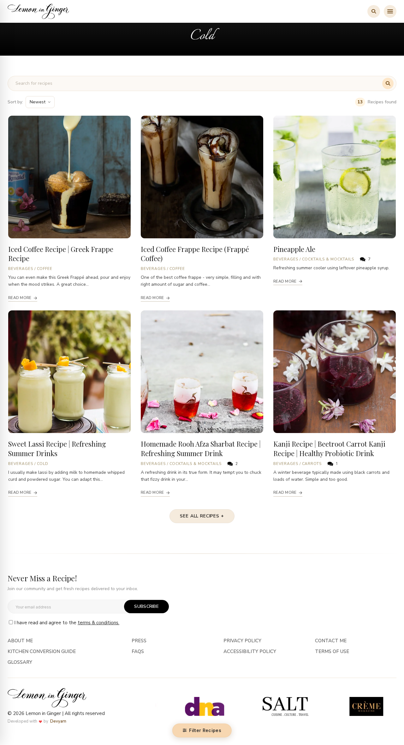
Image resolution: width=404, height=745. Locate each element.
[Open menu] (390, 11)
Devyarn (58, 721)
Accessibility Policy (249, 651)
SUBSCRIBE (146, 606)
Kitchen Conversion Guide (42, 651)
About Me (20, 641)
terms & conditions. (98, 623)
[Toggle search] (373, 11)
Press (139, 641)
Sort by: (15, 102)
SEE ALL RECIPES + (202, 516)
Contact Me (331, 641)
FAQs (138, 651)
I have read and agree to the (66, 623)
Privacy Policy (242, 641)
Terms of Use (332, 651)
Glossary (20, 662)
